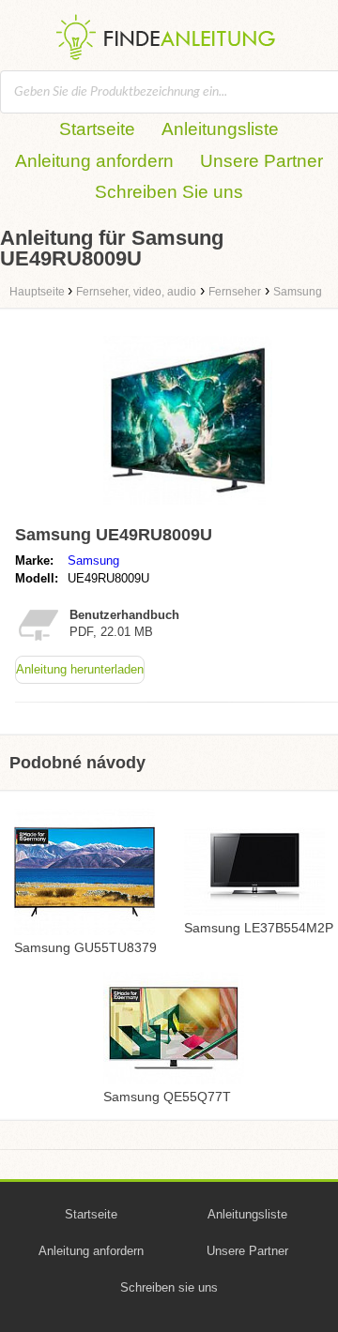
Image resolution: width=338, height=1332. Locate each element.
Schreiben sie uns (169, 1287)
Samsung (93, 560)
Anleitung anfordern (94, 161)
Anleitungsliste (220, 129)
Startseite (97, 129)
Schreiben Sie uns (169, 192)
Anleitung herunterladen (80, 669)
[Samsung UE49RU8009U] (188, 509)
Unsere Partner (261, 161)
